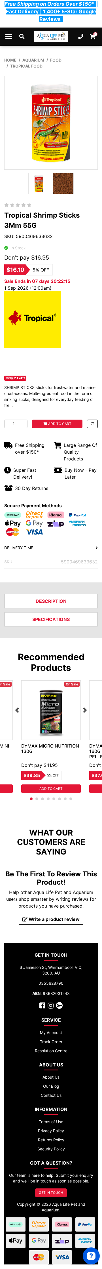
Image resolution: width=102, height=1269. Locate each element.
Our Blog (51, 1086)
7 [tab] (65, 798)
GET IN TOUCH (51, 1192)
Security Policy (51, 1148)
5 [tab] (53, 798)
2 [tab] (36, 798)
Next (85, 710)
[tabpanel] (51, 736)
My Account (51, 1032)
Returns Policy (51, 1139)
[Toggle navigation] (8, 36)
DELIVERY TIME (18, 547)
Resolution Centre (51, 1050)
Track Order (51, 1041)
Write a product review (53, 919)
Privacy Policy (51, 1130)
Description (51, 601)
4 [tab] (48, 798)
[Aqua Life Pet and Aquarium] (51, 36)
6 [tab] (59, 798)
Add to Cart (59, 424)
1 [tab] (31, 798)
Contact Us (51, 1095)
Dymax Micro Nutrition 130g (50, 748)
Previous (17, 710)
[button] (92, 424)
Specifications (51, 619)
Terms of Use (51, 1121)
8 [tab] (70, 798)
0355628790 (51, 983)
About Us (51, 1077)
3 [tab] (42, 798)
